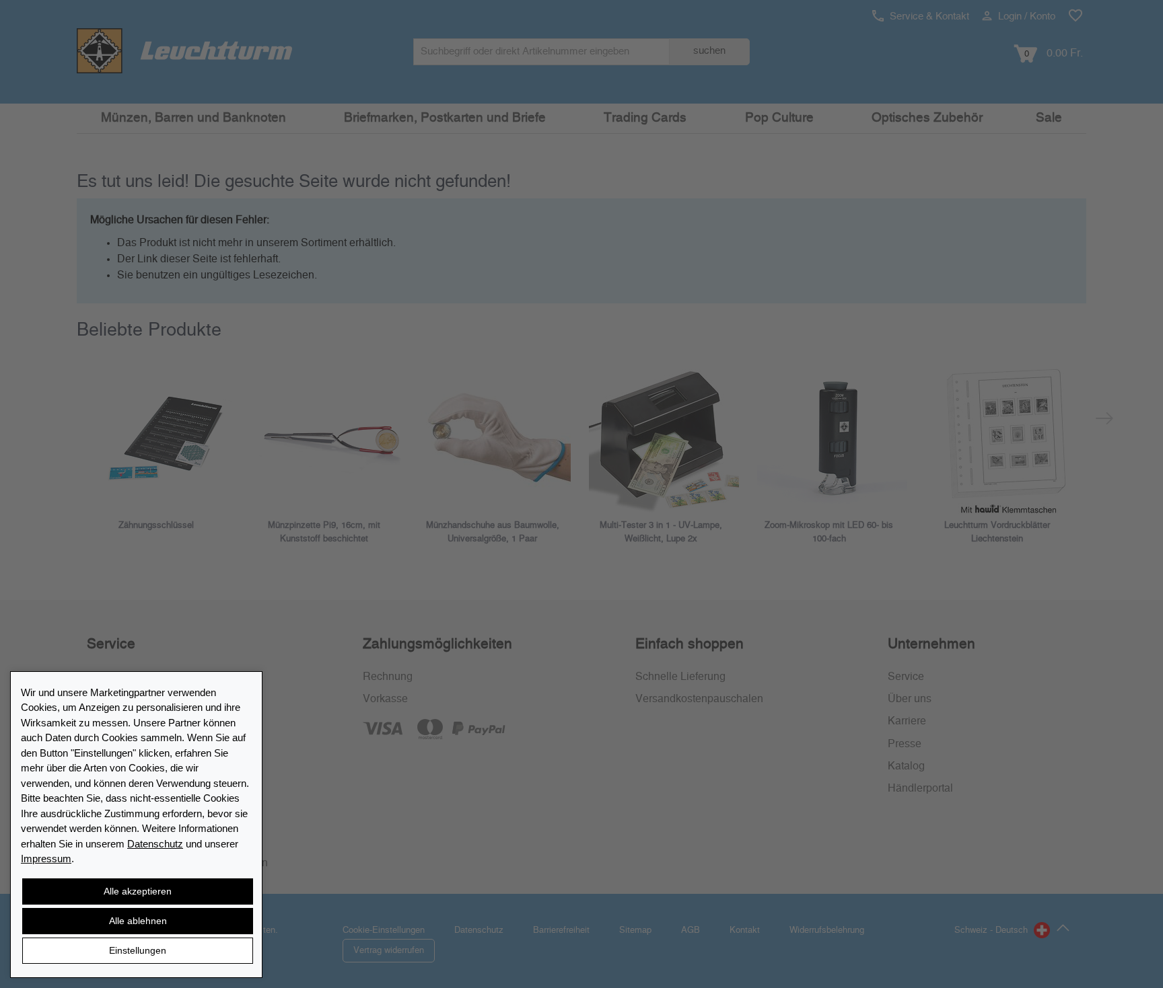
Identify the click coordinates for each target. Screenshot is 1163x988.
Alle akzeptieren (138, 891)
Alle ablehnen (138, 920)
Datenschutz (155, 843)
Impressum (46, 858)
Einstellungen (137, 950)
